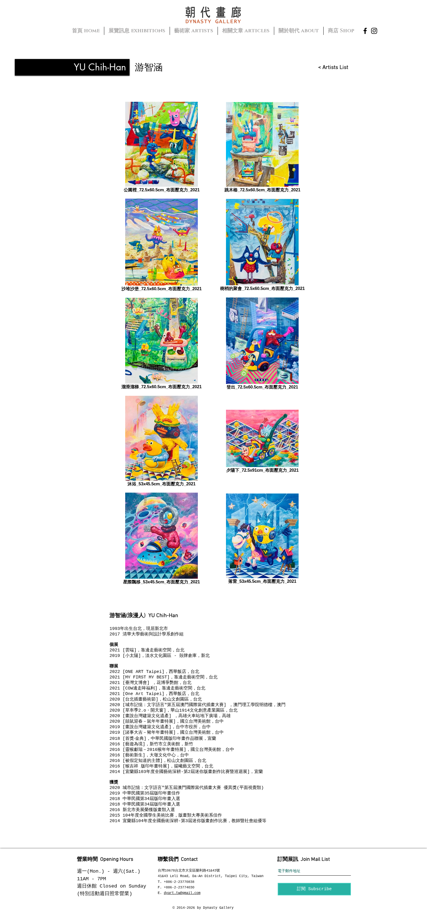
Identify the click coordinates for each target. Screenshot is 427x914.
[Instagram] (374, 31)
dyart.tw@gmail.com (182, 893)
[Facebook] (365, 31)
